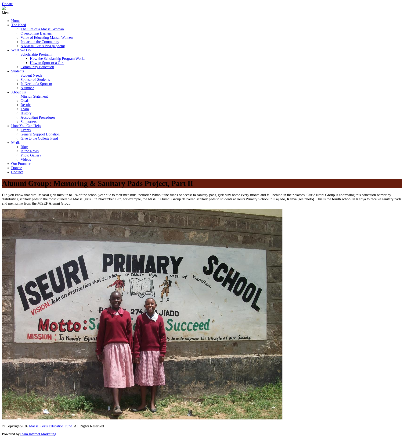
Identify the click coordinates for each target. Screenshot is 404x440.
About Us (18, 92)
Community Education (37, 67)
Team (25, 109)
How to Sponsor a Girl (47, 63)
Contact (17, 172)
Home (15, 21)
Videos (26, 159)
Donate (7, 4)
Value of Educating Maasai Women (47, 37)
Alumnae (27, 88)
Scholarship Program (36, 54)
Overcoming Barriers (36, 33)
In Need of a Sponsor (36, 84)
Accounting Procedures (38, 117)
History (26, 113)
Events (26, 130)
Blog (24, 147)
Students (17, 71)
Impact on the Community (40, 42)
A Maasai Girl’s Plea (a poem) (43, 46)
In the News (30, 151)
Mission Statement (34, 96)
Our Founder (20, 164)
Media (16, 143)
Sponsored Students (35, 80)
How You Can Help (26, 126)
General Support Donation (40, 134)
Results (26, 105)
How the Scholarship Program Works (57, 58)
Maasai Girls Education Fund (50, 426)
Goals (25, 101)
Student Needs (31, 75)
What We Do (21, 50)
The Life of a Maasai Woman (42, 29)
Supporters (28, 122)
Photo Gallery (31, 155)
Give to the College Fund (39, 138)
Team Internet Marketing (38, 434)
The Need (18, 25)
